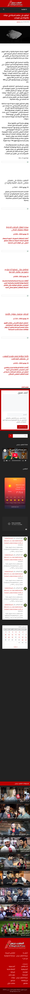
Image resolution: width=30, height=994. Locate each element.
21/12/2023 (26, 788)
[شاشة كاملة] (4, 460)
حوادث (13, 977)
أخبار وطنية (24, 969)
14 (5, 634)
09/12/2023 (26, 855)
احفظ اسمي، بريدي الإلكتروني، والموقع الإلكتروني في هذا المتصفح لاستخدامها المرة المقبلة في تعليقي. (14, 420)
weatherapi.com (15, 507)
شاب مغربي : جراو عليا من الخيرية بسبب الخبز (17, 818)
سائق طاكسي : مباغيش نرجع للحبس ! (19, 834)
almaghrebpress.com (15, 991)
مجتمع (13, 980)
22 (26, 640)
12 (12, 634)
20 (9, 637)
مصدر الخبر (25, 387)
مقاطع (25, 983)
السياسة (25, 975)
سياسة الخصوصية (9, 956)
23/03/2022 (26, 922)
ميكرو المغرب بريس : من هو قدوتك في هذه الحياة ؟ (18, 884)
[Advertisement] (15, 714)
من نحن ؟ (25, 958)
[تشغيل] (25, 460)
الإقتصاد (25, 972)
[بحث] (10, 436)
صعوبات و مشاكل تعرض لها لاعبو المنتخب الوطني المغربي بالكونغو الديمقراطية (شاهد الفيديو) (17, 933)
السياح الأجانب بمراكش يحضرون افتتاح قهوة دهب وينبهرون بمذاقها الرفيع (17, 917)
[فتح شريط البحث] (4, 9)
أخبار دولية (12, 966)
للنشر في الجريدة (10, 953)
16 (22, 637)
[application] (15, 455)
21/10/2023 (26, 872)
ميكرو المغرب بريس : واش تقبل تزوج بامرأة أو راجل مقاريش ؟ (17, 800)
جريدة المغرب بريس (22, 956)
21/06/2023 (26, 905)
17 (19, 637)
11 (15, 634)
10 (19, 634)
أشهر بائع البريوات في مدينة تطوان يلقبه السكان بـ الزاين (18, 850)
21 (5, 637)
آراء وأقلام (24, 966)
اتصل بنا (25, 953)
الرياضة (13, 972)
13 (9, 634)
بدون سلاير (12, 975)
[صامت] (7, 460)
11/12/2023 (26, 805)
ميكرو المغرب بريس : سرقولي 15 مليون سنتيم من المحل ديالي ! (18, 900)
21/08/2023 (26, 889)
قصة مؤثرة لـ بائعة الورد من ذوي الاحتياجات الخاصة (17, 867)
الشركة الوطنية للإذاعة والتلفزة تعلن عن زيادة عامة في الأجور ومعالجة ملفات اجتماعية (13, 541)
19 (12, 637)
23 (22, 640)
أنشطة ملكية (11, 969)
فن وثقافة (24, 980)
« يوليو (15, 647)
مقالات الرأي (11, 983)
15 (26, 637)
